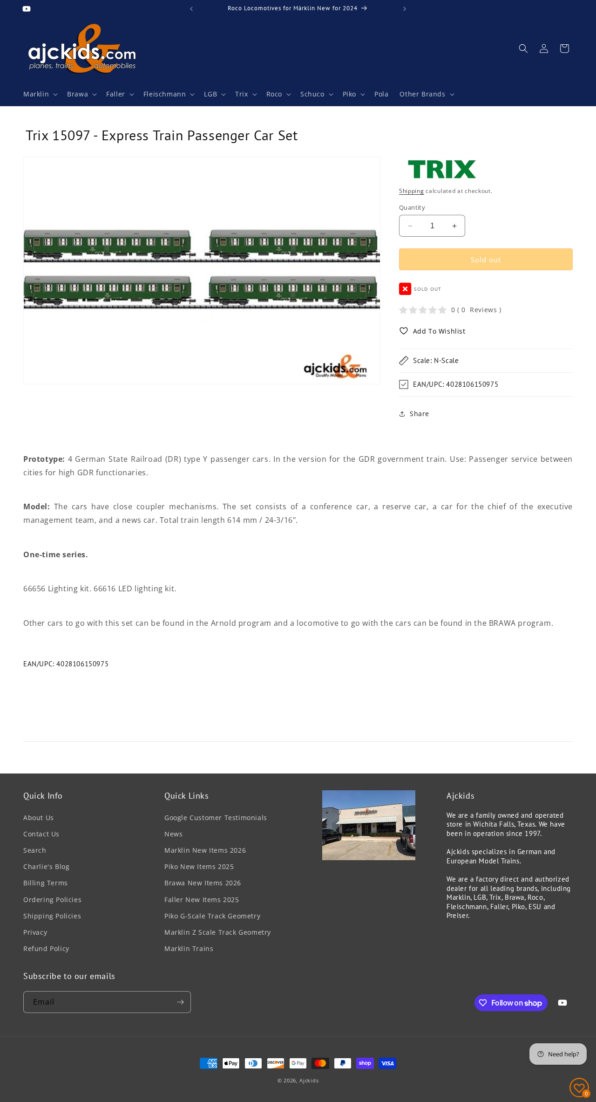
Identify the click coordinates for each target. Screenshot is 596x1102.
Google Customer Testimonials (215, 817)
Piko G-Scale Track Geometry (212, 915)
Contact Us (41, 833)
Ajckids (308, 1080)
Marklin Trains (188, 948)
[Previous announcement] (191, 9)
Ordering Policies (52, 899)
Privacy (35, 932)
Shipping (411, 191)
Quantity (412, 207)
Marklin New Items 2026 (205, 850)
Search (35, 850)
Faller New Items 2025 (201, 899)
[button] (39, 94)
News (173, 833)
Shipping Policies (52, 915)
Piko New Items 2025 (199, 866)
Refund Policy (46, 948)
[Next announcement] (404, 9)
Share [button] (419, 413)
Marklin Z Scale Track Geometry (217, 932)
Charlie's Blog (46, 866)
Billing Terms (45, 882)
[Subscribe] (180, 1002)
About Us (38, 817)
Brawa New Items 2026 (202, 882)
